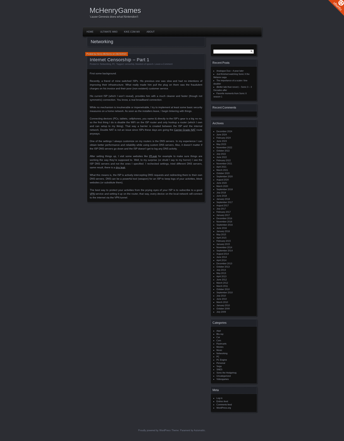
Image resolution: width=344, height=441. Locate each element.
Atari (218, 331)
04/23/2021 (121, 54)
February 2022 (223, 160)
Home (90, 31)
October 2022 (223, 151)
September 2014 (224, 250)
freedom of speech (144, 64)
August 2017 (222, 205)
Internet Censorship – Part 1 (119, 59)
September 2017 (224, 202)
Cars (218, 340)
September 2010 (224, 292)
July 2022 (221, 154)
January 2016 (223, 231)
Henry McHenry (104, 54)
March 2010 (222, 302)
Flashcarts (221, 344)
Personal (220, 363)
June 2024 (221, 134)
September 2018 (224, 189)
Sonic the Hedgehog (226, 373)
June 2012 (221, 279)
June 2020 (221, 183)
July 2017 (221, 209)
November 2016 (224, 221)
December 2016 (224, 218)
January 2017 (223, 215)
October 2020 (223, 173)
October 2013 (223, 267)
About (151, 31)
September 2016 (224, 225)
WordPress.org (223, 408)
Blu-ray (219, 334)
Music (219, 350)
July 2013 (221, 270)
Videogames (222, 379)
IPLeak (153, 156)
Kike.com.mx (132, 31)
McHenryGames (115, 10)
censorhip (129, 64)
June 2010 (221, 299)
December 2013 (224, 263)
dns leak (120, 167)
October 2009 (223, 308)
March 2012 (222, 283)
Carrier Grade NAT (185, 129)
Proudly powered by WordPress (154, 430)
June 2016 (221, 228)
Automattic (199, 430)
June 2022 (221, 157)
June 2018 (221, 196)
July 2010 (221, 296)
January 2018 (223, 199)
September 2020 (224, 176)
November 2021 (224, 163)
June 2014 (221, 257)
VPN (92, 193)
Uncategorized (223, 376)
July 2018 (221, 192)
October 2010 (223, 289)
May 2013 (221, 273)
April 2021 (221, 167)
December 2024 (224, 131)
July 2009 (221, 312)
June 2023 (221, 141)
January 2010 (223, 305)
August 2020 (222, 180)
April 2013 (221, 276)
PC (113, 64)
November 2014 (224, 247)
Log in (219, 398)
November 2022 (224, 147)
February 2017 (223, 212)
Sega (219, 366)
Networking (105, 64)
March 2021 (222, 170)
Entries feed (222, 401)
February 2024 (223, 138)
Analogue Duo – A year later (230, 71)
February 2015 (223, 241)
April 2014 (221, 260)
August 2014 (222, 254)
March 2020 (222, 186)
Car (218, 337)
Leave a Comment (164, 64)
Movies (219, 347)
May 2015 (221, 234)
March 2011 (222, 286)
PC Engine (221, 360)
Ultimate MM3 (108, 31)
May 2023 (221, 144)
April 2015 (221, 238)
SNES (219, 369)
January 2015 (223, 244)
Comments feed (224, 404)
